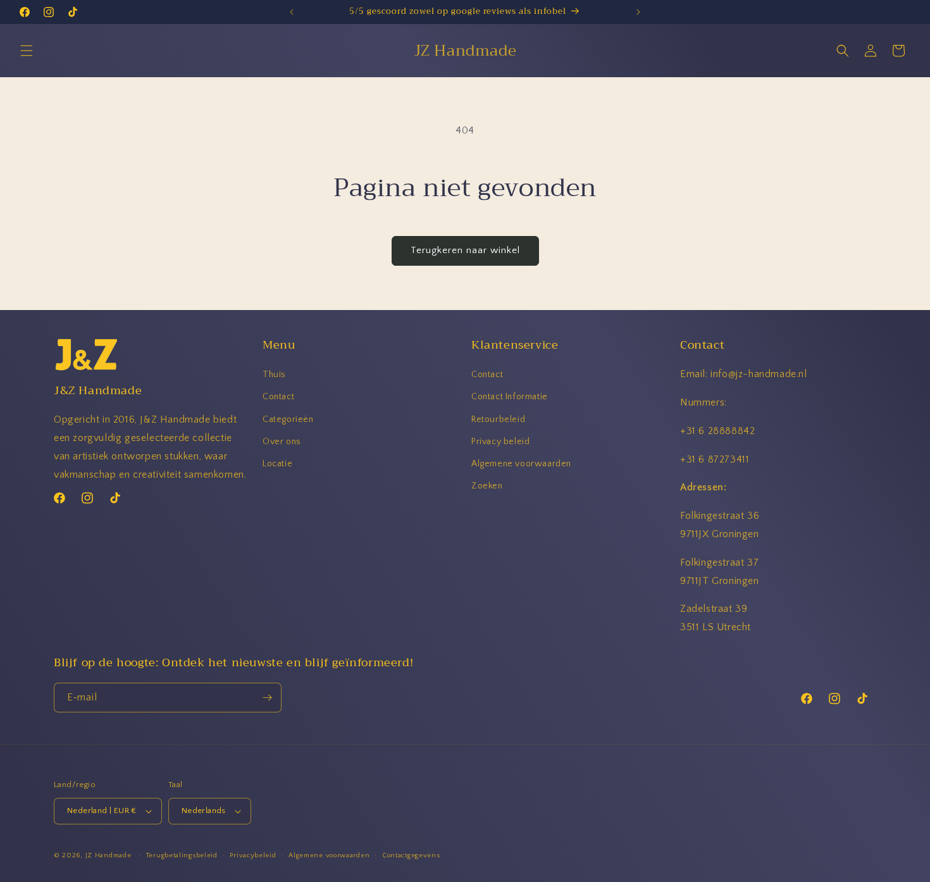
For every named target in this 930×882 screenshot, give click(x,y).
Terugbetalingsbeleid (182, 855)
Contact (278, 397)
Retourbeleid (498, 419)
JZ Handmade (108, 855)
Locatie (277, 464)
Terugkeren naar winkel (465, 250)
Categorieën (288, 419)
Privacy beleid (500, 442)
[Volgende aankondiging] (638, 12)
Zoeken (487, 486)
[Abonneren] (267, 697)
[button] (26, 51)
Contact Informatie (509, 397)
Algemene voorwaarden (521, 464)
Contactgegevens (411, 855)
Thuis (274, 375)
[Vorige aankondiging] (292, 12)
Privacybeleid (253, 855)
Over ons (282, 442)
